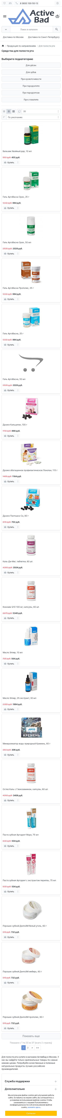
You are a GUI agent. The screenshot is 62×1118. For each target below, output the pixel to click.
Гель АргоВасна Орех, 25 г (16, 197)
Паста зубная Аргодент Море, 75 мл (20, 835)
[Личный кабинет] (58, 3)
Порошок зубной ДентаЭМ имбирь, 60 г (22, 971)
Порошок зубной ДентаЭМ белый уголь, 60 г (25, 926)
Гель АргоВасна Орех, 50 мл (17, 242)
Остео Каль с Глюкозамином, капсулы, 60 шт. (25, 789)
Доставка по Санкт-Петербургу (44, 37)
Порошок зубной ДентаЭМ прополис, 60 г (23, 1017)
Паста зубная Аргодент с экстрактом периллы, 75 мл (29, 880)
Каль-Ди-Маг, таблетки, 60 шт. (18, 561)
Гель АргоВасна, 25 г (13, 333)
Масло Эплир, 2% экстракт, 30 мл (19, 698)
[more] (18, 162)
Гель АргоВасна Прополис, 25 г (18, 288)
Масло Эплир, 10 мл (12, 652)
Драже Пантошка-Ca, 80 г (16, 516)
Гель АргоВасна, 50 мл (14, 379)
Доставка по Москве (13, 37)
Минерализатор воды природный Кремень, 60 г (26, 743)
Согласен (30, 1113)
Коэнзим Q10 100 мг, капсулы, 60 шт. (21, 607)
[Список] (4, 111)
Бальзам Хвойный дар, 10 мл (17, 151)
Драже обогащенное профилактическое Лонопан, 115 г (30, 470)
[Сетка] (8, 111)
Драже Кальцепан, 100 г (15, 425)
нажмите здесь (34, 1107)
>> (37, 1047)
